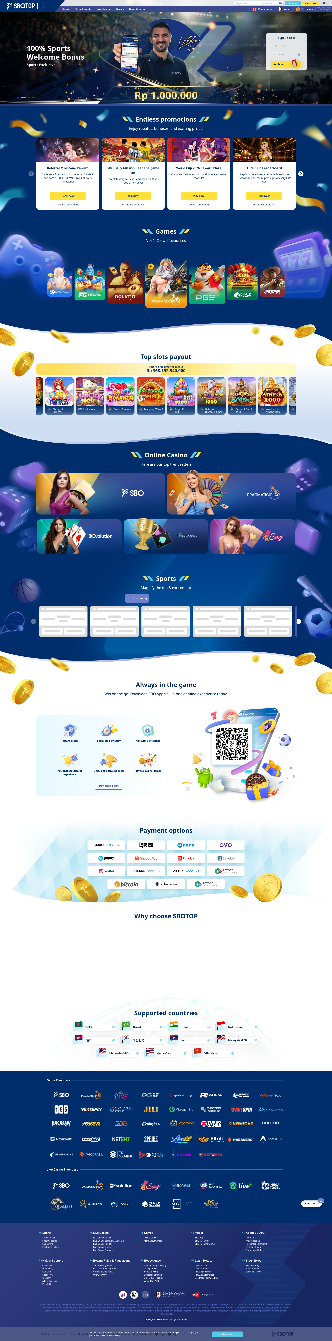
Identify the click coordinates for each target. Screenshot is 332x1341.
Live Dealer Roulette (103, 1244)
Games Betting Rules (103, 1272)
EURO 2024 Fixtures (153, 1278)
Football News (252, 1268)
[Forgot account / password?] (280, 3)
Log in (293, 3)
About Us (250, 1238)
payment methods (192, 1311)
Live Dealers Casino (269, 1307)
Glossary (46, 1278)
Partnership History (255, 1250)
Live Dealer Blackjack (103, 1250)
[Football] (154, 598)
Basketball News (253, 1272)
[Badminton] (202, 598)
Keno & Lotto (137, 9)
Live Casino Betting (102, 1238)
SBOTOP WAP (202, 1241)
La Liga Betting (151, 1268)
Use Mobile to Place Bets (206, 1278)
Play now (198, 196)
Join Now (264, 196)
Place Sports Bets (203, 1272)
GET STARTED (133, 505)
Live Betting (47, 1244)
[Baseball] (173, 598)
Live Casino (104, 9)
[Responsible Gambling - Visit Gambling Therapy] (123, 1294)
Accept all (227, 1334)
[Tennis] (183, 598)
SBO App (199, 1238)
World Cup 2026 (151, 1281)
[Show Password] (299, 54)
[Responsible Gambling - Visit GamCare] (134, 1294)
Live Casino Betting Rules (105, 1268)
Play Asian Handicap (204, 1275)
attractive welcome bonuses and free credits (165, 972)
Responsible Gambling (256, 1244)
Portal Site (47, 1284)
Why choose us (253, 1241)
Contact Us (47, 1265)
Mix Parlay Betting (50, 1247)
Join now (310, 3)
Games (120, 9)
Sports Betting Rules (102, 1265)
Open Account (201, 1265)
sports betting (69, 1307)
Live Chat (46, 1272)
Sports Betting (49, 1238)
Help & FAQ (47, 1268)
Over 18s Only (100, 1275)
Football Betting (49, 1241)
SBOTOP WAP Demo (205, 1244)
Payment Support (254, 1247)
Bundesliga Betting (153, 1275)
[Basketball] (163, 598)
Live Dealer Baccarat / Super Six (108, 1241)
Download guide (109, 785)
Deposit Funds (202, 1268)
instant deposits (232, 972)
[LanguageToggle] (325, 3)
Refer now (68, 196)
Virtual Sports (83, 9)
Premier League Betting (155, 1265)
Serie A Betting (151, 1272)
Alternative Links (50, 1281)
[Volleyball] (192, 598)
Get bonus (279, 64)
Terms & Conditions (67, 204)
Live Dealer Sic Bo (102, 1247)
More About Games (153, 1241)
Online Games (151, 1238)
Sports (66, 9)
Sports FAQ (47, 1275)
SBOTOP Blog (252, 1265)
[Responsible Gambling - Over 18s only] (145, 1294)
